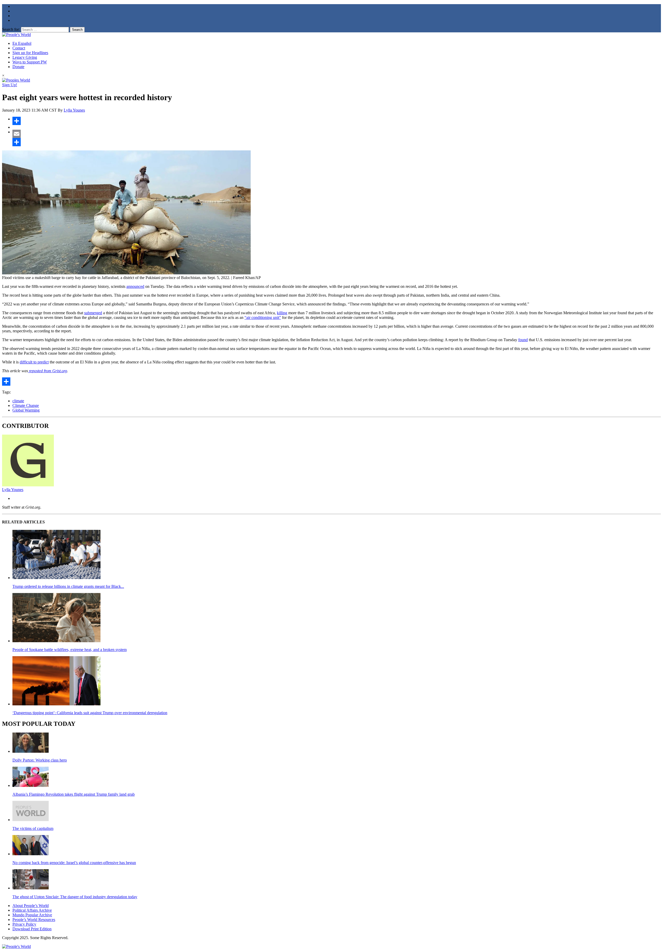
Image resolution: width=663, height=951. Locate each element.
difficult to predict (34, 362)
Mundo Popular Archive (32, 915)
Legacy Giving (24, 57)
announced (135, 286)
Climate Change (25, 405)
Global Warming (26, 410)
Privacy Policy (24, 924)
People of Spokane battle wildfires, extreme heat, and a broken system (69, 649)
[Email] (336, 134)
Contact (18, 48)
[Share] (336, 121)
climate (18, 401)
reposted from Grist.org (47, 371)
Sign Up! (9, 85)
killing (282, 313)
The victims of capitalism (32, 828)
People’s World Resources (33, 919)
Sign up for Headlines (30, 52)
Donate (18, 66)
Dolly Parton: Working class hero (39, 760)
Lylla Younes (74, 110)
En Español (21, 43)
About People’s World (30, 905)
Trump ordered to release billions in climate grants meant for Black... (68, 586)
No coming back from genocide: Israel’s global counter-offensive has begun (74, 862)
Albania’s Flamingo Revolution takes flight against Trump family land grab (73, 794)
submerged (93, 313)
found (523, 340)
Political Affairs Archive (32, 910)
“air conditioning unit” (262, 317)
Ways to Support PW (29, 62)
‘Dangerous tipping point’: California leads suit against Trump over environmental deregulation (89, 713)
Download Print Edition (32, 929)
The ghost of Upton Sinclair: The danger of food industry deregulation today (74, 897)
